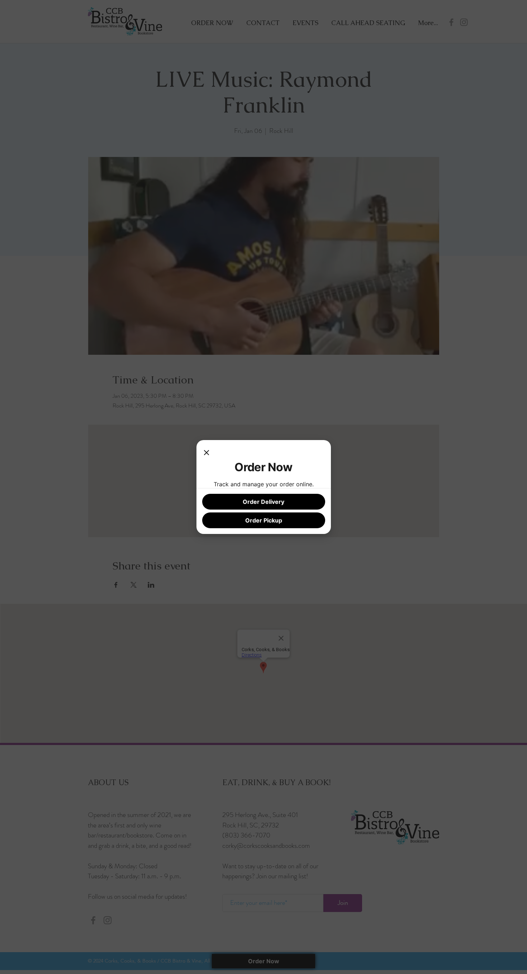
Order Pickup (263, 520)
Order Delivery (263, 501)
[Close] (206, 453)
